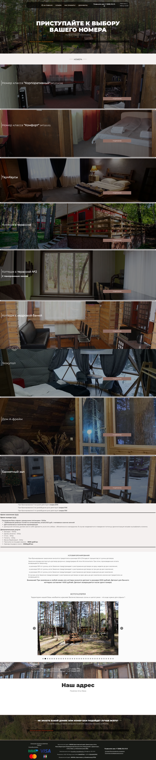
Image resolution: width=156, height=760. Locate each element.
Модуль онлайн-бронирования (41, 41)
